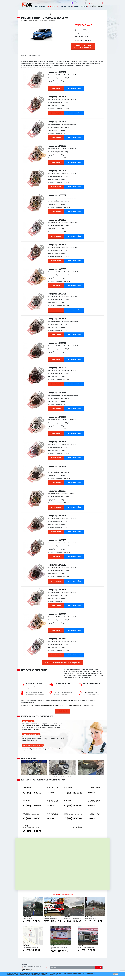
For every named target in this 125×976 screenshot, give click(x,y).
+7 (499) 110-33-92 (73, 792)
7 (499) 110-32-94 (93, 920)
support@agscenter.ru (27, 969)
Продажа (63, 6)
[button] (66, 6)
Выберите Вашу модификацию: (30, 55)
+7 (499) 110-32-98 (73, 818)
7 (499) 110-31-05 (86, 949)
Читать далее (62, 711)
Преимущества (29, 20)
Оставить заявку (80, 3)
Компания (76, 6)
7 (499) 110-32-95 (72, 920)
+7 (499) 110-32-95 (32, 805)
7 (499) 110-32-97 (31, 920)
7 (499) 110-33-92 (52, 920)
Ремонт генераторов (53, 6)
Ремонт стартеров (40, 6)
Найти (99, 967)
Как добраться (50, 792)
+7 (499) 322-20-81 (32, 818)
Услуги (70, 6)
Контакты (84, 6)
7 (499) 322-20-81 (31, 949)
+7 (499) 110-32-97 (32, 792)
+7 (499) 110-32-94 (73, 805)
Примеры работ (43, 20)
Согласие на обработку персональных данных (32, 970)
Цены (22, 20)
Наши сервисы (52, 20)
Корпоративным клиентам (95, 3)
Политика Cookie (53, 974)
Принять (115, 974)
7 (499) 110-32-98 (59, 951)
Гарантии (35, 20)
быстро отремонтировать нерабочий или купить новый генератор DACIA (61, 705)
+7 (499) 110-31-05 (32, 831)
